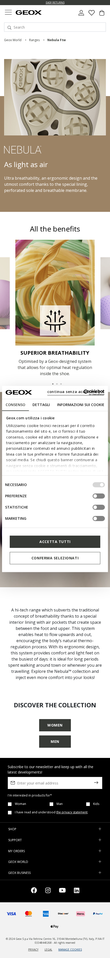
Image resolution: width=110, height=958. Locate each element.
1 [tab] (51, 382)
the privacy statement (71, 812)
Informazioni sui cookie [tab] (80, 404)
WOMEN (55, 725)
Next (100, 292)
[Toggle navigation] (8, 12)
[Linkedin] (76, 891)
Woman (20, 804)
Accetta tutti (54, 541)
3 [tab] (59, 382)
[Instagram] (48, 891)
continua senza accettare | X (75, 391)
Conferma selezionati (55, 558)
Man (60, 804)
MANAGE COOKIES (70, 949)
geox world (12, 40)
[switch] (99, 496)
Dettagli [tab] (41, 404)
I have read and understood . (51, 812)
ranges (34, 40)
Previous (9, 292)
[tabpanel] (55, 308)
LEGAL (48, 949)
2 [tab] (55, 382)
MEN (55, 741)
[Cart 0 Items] (102, 15)
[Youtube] (62, 891)
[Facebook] (34, 891)
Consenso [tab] (15, 404)
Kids (96, 804)
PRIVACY (33, 949)
